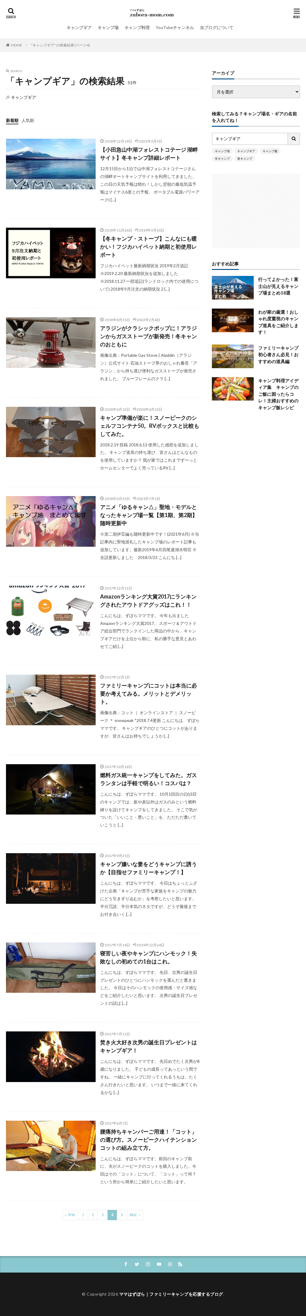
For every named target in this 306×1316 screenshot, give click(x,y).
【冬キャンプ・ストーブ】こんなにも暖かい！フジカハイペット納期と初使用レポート (148, 246)
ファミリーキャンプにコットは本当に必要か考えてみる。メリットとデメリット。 (148, 693)
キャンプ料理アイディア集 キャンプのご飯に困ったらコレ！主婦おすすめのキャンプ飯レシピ (278, 394)
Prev (71, 1215)
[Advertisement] (256, 210)
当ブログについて (216, 27)
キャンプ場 (108, 27)
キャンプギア (79, 27)
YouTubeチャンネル (175, 27)
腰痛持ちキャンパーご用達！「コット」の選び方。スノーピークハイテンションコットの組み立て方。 (148, 1139)
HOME (16, 45)
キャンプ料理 (137, 27)
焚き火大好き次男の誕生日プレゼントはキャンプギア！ (148, 1046)
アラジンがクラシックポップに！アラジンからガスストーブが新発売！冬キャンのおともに (148, 336)
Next (133, 1215)
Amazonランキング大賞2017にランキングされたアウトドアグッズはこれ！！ (148, 600)
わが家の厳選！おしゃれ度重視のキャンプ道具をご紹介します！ (278, 322)
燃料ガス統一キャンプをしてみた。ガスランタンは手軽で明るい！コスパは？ (148, 779)
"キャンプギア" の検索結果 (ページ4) (60, 45)
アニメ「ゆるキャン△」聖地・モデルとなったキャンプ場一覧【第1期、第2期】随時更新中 (149, 515)
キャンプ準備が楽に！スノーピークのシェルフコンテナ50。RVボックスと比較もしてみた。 (149, 425)
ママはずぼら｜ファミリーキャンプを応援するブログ (171, 1294)
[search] (294, 139)
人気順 (28, 120)
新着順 (12, 120)
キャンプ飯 (270, 151)
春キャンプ (244, 158)
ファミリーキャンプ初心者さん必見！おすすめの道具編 (278, 354)
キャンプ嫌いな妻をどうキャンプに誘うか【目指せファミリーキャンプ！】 (148, 868)
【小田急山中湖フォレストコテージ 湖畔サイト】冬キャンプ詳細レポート (149, 153)
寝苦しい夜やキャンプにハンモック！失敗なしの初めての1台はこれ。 (148, 957)
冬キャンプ (222, 158)
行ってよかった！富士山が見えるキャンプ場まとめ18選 (278, 286)
